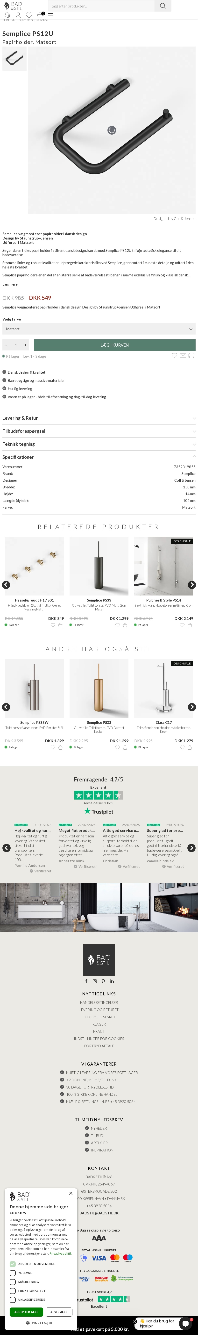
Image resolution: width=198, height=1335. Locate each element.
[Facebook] (86, 981)
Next (192, 585)
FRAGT (99, 1031)
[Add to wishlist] (174, 356)
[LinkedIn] (112, 981)
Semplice (42, 19)
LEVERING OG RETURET (99, 1009)
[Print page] (191, 356)
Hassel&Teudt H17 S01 (34, 600)
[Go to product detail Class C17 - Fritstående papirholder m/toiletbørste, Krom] (163, 688)
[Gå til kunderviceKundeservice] (7, 15)
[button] (41, 1322)
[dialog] (41, 1259)
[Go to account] (18, 15)
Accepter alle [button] (26, 1312)
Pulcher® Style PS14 (163, 600)
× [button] (70, 1193)
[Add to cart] (60, 625)
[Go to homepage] (13, 6)
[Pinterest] (103, 981)
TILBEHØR (8, 19)
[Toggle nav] (50, 15)
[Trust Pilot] (80, 1299)
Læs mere (10, 284)
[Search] (163, 6)
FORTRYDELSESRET (99, 1017)
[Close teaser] (134, 1321)
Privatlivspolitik (60, 1254)
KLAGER (99, 1024)
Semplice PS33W (34, 722)
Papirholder (26, 19)
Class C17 (164, 722)
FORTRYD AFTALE (99, 1046)
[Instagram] (95, 981)
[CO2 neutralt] (122, 1279)
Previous (6, 585)
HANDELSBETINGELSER (99, 1002)
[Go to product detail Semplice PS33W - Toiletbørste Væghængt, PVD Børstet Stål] (34, 688)
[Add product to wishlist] (53, 625)
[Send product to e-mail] (183, 356)
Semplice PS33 (99, 600)
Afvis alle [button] (58, 1312)
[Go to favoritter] (29, 15)
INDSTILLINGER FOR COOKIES (99, 1038)
